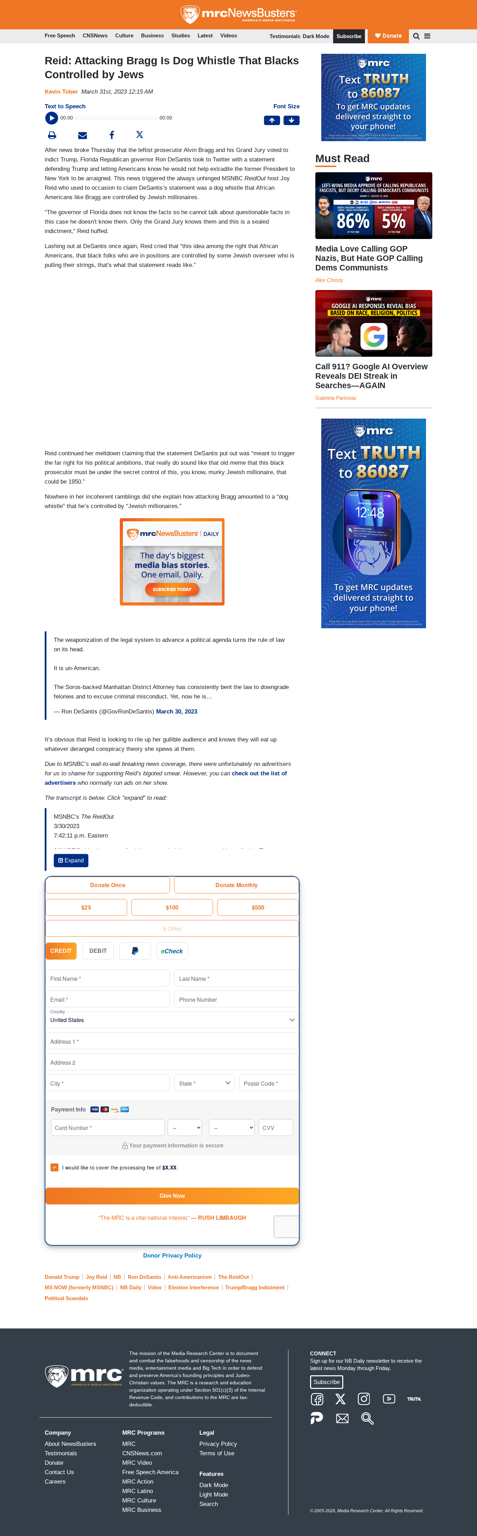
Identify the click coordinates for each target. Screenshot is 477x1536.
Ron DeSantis (144, 1277)
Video (155, 1287)
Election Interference (193, 1287)
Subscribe (349, 36)
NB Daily (130, 1287)
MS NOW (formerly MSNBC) (79, 1287)
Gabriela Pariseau (335, 398)
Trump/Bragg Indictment (255, 1287)
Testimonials (285, 36)
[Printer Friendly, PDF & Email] (82, 136)
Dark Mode (316, 36)
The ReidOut (233, 1277)
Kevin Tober (61, 91)
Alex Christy (329, 280)
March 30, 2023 (176, 711)
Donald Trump (62, 1277)
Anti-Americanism (190, 1277)
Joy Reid (96, 1277)
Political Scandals (66, 1298)
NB (117, 1277)
